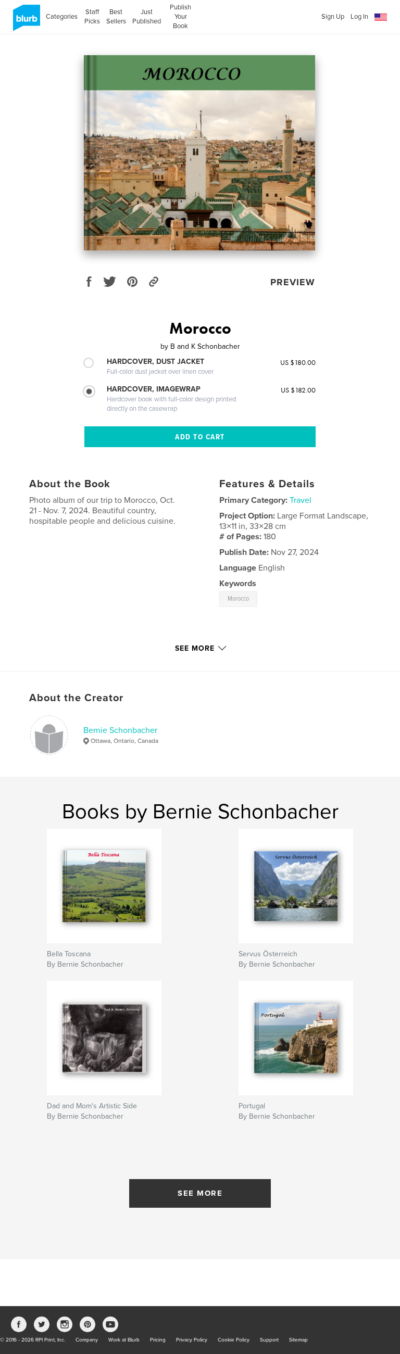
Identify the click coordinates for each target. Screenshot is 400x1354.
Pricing (158, 1340)
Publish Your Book (180, 16)
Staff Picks (91, 17)
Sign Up (332, 16)
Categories (62, 16)
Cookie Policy (233, 1340)
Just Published (146, 17)
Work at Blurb (124, 1340)
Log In (359, 16)
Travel (300, 500)
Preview (292, 282)
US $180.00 (298, 362)
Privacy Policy (191, 1340)
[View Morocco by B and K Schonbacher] (199, 152)
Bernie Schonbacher (120, 730)
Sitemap (298, 1340)
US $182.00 (298, 390)
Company (87, 1340)
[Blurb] (25, 21)
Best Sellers (116, 17)
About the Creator (76, 698)
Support (269, 1340)
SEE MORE (200, 1193)
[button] (380, 17)
